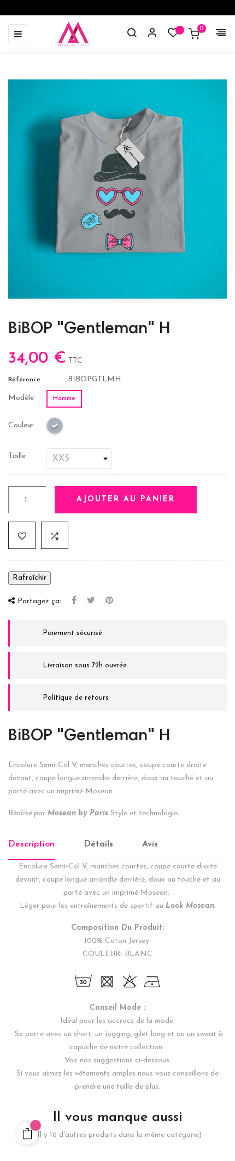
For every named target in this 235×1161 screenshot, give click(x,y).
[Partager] (74, 601)
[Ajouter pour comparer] (54, 535)
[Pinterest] (109, 601)
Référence (24, 379)
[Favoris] (173, 35)
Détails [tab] (98, 844)
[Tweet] (91, 601)
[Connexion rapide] (147, 34)
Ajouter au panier (126, 499)
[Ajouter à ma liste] (22, 535)
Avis (150, 844)
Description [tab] (31, 844)
